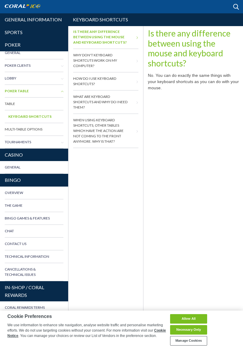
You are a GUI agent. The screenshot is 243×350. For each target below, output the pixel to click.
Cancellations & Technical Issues (20, 272)
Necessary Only (188, 329)
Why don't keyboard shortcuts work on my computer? (95, 60)
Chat (9, 231)
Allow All (189, 318)
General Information (33, 19)
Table (10, 103)
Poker (12, 44)
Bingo (13, 180)
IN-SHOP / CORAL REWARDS (24, 291)
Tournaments (18, 142)
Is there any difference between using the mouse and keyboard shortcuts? (100, 36)
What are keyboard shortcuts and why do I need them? (100, 101)
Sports (14, 32)
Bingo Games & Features (27, 218)
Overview (14, 192)
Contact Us (15, 243)
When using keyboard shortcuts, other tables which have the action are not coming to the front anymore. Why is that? (98, 131)
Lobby (10, 78)
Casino (14, 155)
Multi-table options (23, 129)
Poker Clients (18, 65)
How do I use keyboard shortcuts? (94, 81)
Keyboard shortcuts (30, 116)
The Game (14, 205)
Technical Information (27, 256)
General (12, 52)
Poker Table (17, 91)
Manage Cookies (188, 340)
